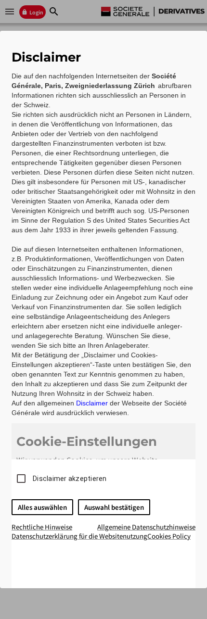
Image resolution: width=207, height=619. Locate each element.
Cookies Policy (169, 536)
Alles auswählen (42, 507)
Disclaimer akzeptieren (70, 478)
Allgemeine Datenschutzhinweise (146, 526)
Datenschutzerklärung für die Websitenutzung (79, 536)
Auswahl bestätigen (114, 507)
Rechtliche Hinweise (42, 526)
